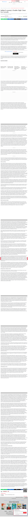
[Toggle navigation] (25, 1)
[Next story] (27, 258)
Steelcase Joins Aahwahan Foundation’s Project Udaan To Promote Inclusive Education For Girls (24, 50)
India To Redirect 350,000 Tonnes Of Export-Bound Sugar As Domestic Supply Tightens (17, 50)
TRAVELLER (14, 2)
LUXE (21, 2)
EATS (16, 2)
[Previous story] (0, 258)
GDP (8, 474)
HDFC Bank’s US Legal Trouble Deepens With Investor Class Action (10, 50)
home (1, 8)
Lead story (8, 8)
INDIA (9, 2)
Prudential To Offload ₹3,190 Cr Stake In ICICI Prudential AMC (4, 50)
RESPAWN (19, 2)
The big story (4, 8)
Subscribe (25, 512)
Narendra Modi (5, 474)
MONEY (11, 2)
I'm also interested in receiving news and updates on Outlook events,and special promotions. (21, 514)
